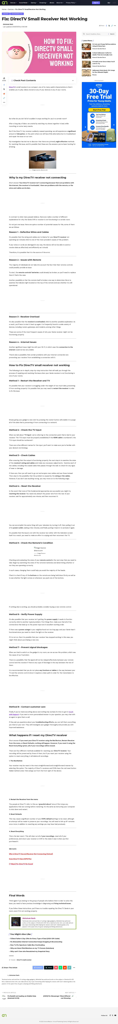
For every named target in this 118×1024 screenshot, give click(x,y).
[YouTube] (115, 1015)
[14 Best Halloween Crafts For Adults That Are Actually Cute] (86, 55)
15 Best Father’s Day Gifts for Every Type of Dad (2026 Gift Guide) (35, 938)
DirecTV (12, 87)
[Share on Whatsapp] (60, 967)
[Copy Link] (112, 25)
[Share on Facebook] (106, 25)
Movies (94, 75)
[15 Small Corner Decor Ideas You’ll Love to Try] (86, 64)
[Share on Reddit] (4, 93)
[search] (105, 3)
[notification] (102, 3)
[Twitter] (112, 1015)
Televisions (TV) (17, 13)
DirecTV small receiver (24, 960)
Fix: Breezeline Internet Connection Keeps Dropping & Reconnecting (36, 942)
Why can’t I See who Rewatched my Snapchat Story (30, 951)
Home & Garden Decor (99, 49)
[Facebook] (110, 1015)
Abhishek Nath (8, 24)
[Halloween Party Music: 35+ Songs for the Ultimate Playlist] (86, 72)
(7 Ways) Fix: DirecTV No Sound (21, 864)
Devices (11, 9)
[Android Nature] (4, 3)
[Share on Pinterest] (56, 967)
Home (4, 9)
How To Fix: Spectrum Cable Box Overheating (27, 945)
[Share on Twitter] (109, 25)
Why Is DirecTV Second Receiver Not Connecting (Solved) (31, 854)
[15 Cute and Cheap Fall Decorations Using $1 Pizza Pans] (86, 46)
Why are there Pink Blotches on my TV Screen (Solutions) (32, 948)
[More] (115, 25)
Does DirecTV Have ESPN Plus (20, 859)
